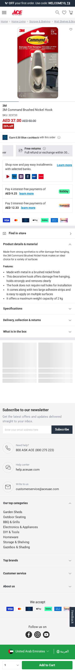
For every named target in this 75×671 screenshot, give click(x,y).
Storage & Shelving (39, 21)
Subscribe (62, 429)
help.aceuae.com (28, 469)
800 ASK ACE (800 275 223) (35, 450)
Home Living (18, 21)
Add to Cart (47, 665)
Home (4, 21)
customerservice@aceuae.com (37, 489)
